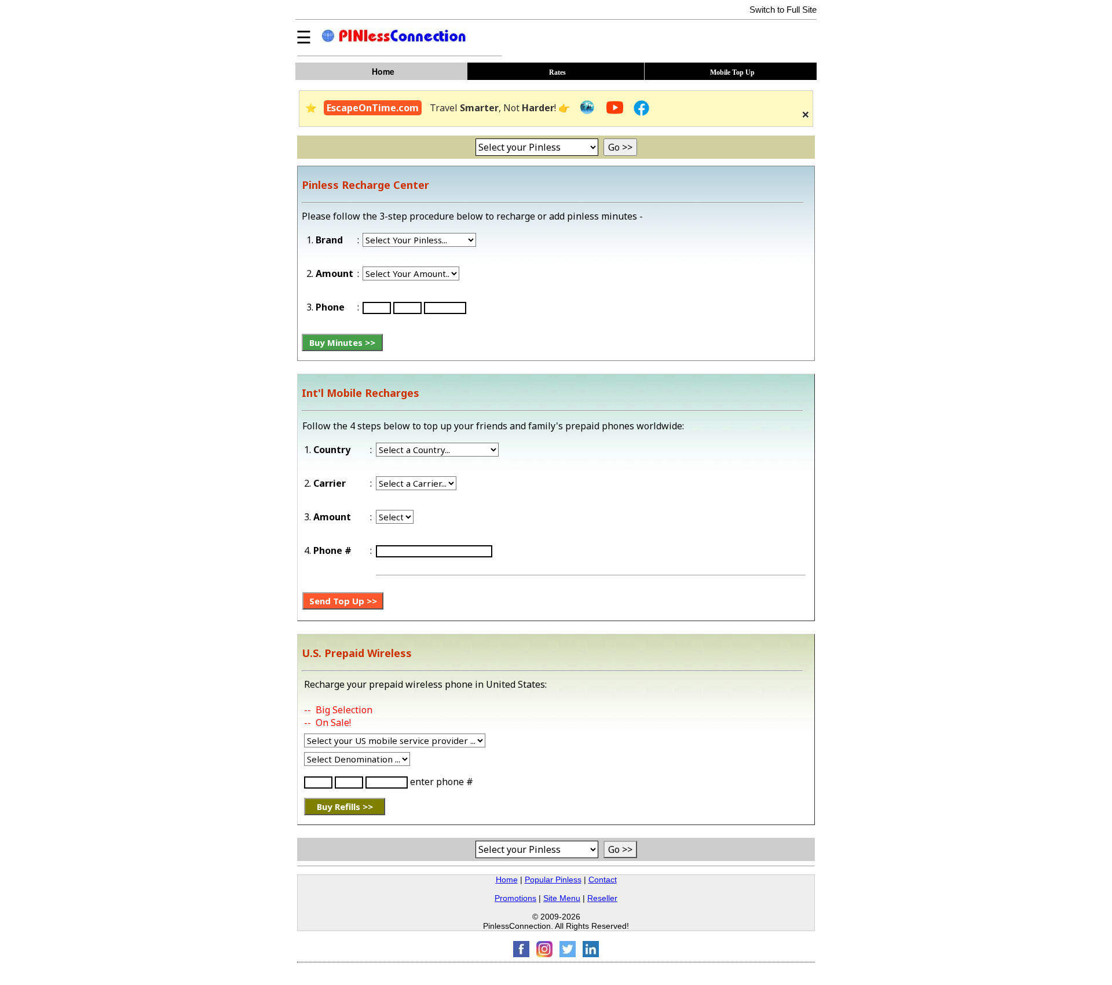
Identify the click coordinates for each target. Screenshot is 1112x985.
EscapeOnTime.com (373, 107)
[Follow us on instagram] (544, 953)
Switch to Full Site (783, 9)
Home (507, 879)
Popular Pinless (553, 879)
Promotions (515, 898)
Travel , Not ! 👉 (501, 107)
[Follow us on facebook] (521, 953)
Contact (602, 879)
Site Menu (561, 898)
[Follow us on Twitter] (567, 953)
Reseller (602, 898)
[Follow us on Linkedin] (591, 953)
